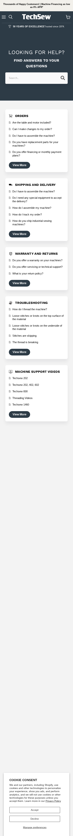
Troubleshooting (31, 303)
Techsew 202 (20, 378)
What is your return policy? (27, 273)
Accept (34, 810)
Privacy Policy (53, 801)
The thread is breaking (25, 342)
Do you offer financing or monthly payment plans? (36, 153)
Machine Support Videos (37, 371)
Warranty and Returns (36, 253)
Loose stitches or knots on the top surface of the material (38, 317)
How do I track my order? (27, 214)
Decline (34, 818)
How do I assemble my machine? (31, 207)
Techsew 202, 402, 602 (25, 384)
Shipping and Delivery (35, 185)
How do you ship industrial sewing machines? (32, 222)
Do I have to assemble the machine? (33, 135)
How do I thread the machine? (29, 309)
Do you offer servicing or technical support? (37, 266)
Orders (21, 116)
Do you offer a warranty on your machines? (37, 260)
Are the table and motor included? (31, 122)
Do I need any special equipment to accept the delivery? (36, 199)
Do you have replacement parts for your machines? (35, 144)
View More (19, 165)
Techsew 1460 (20, 404)
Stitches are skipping (24, 335)
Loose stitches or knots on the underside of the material (37, 327)
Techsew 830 (20, 391)
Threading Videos (22, 398)
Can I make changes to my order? (32, 129)
